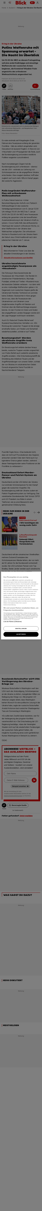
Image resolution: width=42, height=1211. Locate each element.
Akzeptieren (21, 634)
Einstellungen (21, 628)
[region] (21, 606)
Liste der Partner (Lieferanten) (12, 621)
